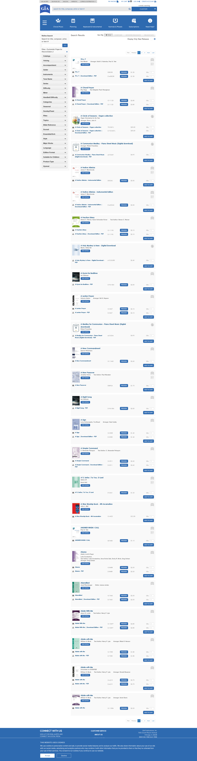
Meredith (74, 1)
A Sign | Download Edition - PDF (86, 436)
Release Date (149, 35)
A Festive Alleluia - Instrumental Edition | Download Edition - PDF (88, 205)
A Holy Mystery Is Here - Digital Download (98, 246)
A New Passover (87, 372)
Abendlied (85, 583)
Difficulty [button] (46, 88)
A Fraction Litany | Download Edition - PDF (89, 234)
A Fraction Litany (87, 217)
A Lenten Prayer (87, 296)
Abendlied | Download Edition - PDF (87, 599)
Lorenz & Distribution (87, 1)
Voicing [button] (46, 60)
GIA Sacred (44, 1)
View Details (85, 64)
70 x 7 (83, 59)
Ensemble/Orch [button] (49, 134)
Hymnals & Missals (115, 27)
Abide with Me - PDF (82, 655)
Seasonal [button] (47, 106)
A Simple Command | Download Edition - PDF (89, 466)
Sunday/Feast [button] (48, 111)
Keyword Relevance (133, 35)
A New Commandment (90, 348)
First (128, 52)
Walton (65, 1)
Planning (73, 27)
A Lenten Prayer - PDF (82, 312)
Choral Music (58, 27)
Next (148, 52)
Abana (83, 552)
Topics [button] (46, 120)
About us (99, 735)
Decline (64, 755)
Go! (65, 45)
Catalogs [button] (46, 56)
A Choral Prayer (87, 88)
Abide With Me (87, 611)
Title (109, 35)
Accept (47, 755)
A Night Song (86, 397)
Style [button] (45, 139)
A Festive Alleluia (88, 167)
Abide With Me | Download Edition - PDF (89, 627)
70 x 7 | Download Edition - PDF (86, 76)
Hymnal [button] (46, 166)
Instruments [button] (48, 74)
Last (153, 52)
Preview (124, 72)
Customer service (98, 731)
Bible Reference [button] (49, 125)
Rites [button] (45, 116)
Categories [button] (47, 102)
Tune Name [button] (47, 79)
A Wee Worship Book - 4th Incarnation (96, 504)
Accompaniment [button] (49, 65)
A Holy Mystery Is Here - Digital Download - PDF (89, 261)
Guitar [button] (45, 70)
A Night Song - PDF (81, 408)
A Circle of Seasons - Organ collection (97, 116)
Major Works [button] (48, 143)
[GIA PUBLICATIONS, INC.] (45, 8)
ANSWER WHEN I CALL (90, 528)
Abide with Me (87, 639)
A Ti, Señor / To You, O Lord (92, 478)
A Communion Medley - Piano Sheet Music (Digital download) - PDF (89, 156)
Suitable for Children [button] (51, 157)
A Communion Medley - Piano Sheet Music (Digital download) (107, 143)
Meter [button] (45, 93)
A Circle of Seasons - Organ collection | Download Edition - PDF (88, 132)
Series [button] (45, 83)
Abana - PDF (79, 571)
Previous (134, 52)
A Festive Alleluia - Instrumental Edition (88, 180)
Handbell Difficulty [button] (50, 97)
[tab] (55, 56)
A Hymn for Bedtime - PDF (84, 284)
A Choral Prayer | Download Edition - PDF (89, 104)
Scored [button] (46, 129)
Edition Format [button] (49, 152)
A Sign (83, 420)
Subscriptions (134, 27)
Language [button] (47, 148)
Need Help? (150, 27)
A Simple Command (89, 448)
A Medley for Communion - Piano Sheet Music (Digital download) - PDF (88, 336)
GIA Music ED (56, 1)
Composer (118, 35)
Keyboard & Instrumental (92, 27)
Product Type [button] (48, 161)
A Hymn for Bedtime (89, 273)
